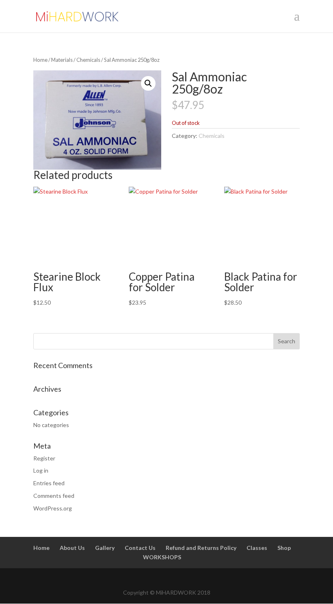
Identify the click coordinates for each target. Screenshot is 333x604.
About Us (72, 547)
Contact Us (140, 547)
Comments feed (53, 495)
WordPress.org (52, 508)
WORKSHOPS (162, 557)
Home (40, 60)
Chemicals (88, 60)
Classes (257, 547)
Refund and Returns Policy (201, 547)
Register (44, 458)
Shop (284, 547)
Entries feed (49, 483)
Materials (62, 60)
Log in (40, 470)
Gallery (105, 547)
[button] (148, 83)
